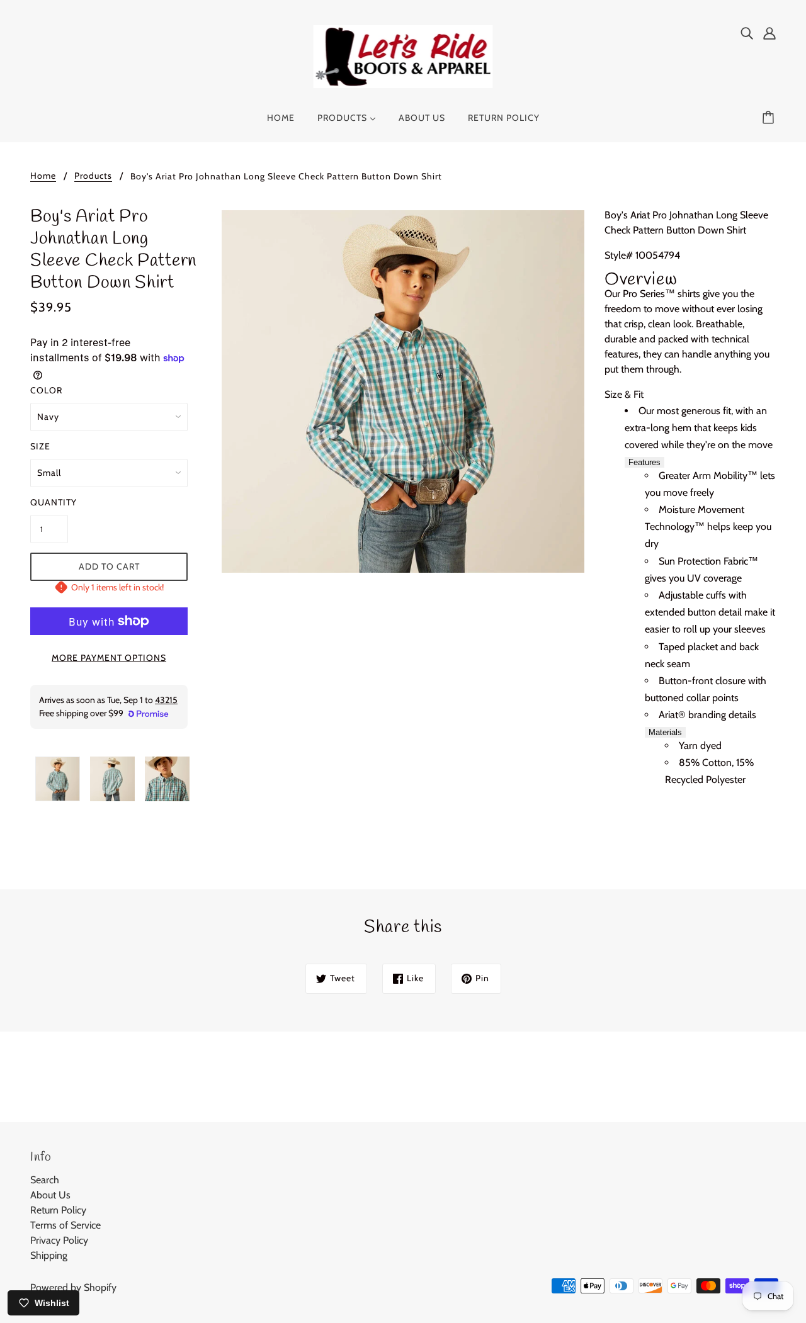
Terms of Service (65, 1225)
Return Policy (58, 1210)
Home (43, 176)
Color (46, 390)
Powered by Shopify (73, 1287)
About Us (50, 1195)
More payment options (109, 657)
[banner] (403, 56)
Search (44, 1180)
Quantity (49, 502)
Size (40, 446)
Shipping (48, 1255)
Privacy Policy (59, 1240)
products (93, 176)
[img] (746, 32)
